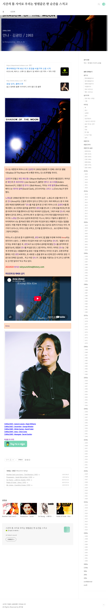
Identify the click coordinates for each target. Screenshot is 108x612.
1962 (86, 369)
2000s (86, 222)
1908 (86, 539)
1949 (86, 412)
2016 (86, 202)
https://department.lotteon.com (17, 65)
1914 (86, 519)
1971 (86, 340)
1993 (13, 471)
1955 (86, 392)
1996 (86, 264)
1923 (86, 490)
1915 (86, 516)
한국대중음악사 (89, 78)
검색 (99, 4)
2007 (86, 231)
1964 (86, 363)
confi (85, 585)
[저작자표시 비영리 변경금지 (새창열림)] (27, 460)
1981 (86, 309)
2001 (86, 247)
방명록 (12, 11)
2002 (86, 244)
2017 (86, 200)
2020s (86, 171)
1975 (86, 329)
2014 (86, 208)
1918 (86, 508)
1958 (86, 383)
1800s (86, 564)
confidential (88, 581)
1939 (86, 443)
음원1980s (88, 162)
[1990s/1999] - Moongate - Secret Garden (18, 434)
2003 (86, 242)
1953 (86, 397)
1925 (86, 485)
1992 (86, 275)
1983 (86, 304)
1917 (86, 510)
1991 (86, 278)
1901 (86, 558)
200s (85, 575)
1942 (86, 431)
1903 (86, 553)
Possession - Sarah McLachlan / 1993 (19, 477)
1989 (86, 287)
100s (85, 578)
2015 (86, 205)
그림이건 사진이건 (90, 121)
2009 (86, 225)
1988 (86, 290)
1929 (86, 474)
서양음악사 (88, 86)
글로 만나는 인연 (89, 124)
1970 (86, 343)
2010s (86, 191)
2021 (86, 185)
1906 (86, 544)
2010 (86, 219)
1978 (86, 321)
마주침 (86, 104)
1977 (86, 324)
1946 (86, 420)
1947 (86, 417)
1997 (86, 262)
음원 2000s (88, 157)
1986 (86, 296)
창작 (86, 116)
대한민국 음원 (88, 148)
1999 (86, 256)
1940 (86, 436)
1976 (86, 327)
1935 (86, 454)
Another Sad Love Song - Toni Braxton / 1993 (22, 474)
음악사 (86, 75)
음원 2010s (88, 154)
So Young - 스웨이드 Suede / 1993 (18, 480)
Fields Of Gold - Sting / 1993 (16, 482)
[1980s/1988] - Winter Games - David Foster (19, 429)
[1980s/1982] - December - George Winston (18, 426)
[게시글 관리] (13, 459)
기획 (86, 101)
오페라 (86, 113)
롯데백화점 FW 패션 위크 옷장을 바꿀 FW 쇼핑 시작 (28, 68)
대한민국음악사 (89, 84)
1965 (86, 360)
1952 (86, 400)
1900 (86, 561)
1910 (86, 530)
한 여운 (87, 132)
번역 (86, 138)
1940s (86, 409)
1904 (86, 550)
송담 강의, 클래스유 (14, 84)
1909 (86, 536)
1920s (86, 471)
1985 (86, 298)
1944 (86, 425)
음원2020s (88, 151)
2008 (86, 228)
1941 (86, 434)
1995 (86, 267)
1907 (86, 542)
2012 (86, 213)
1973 (86, 335)
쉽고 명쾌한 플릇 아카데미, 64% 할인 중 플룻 (23, 87)
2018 (86, 197)
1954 (86, 394)
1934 (86, 456)
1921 (86, 496)
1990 (86, 281)
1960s (86, 346)
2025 (86, 174)
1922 (86, 493)
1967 (86, 355)
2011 (86, 216)
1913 (86, 521)
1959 (86, 381)
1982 (86, 307)
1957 (86, 386)
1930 (86, 467)
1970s (86, 315)
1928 (86, 477)
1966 (86, 358)
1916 (86, 513)
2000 (86, 250)
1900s (86, 533)
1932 (86, 462)
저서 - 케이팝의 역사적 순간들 (92, 63)
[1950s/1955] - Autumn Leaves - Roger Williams (20, 424)
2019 (86, 194)
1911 (86, 527)
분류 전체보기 (88, 72)
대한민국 (86, 141)
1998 (86, 259)
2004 (86, 239)
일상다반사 (88, 119)
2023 (86, 179)
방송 (86, 129)
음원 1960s (88, 168)
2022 (86, 182)
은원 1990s (88, 159)
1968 (86, 352)
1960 (86, 374)
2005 (86, 236)
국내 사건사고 (89, 89)
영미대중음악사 (89, 81)
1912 (86, 524)
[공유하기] (10, 459)
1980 (86, 312)
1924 (86, 488)
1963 (86, 366)
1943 (86, 428)
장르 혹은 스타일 (89, 98)
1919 (86, 505)
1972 (86, 338)
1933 (86, 459)
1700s (86, 568)
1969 (86, 350)
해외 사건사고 (89, 92)
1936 (86, 451)
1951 (86, 403)
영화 (86, 127)
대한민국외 (87, 145)
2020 (86, 188)
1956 (86, 389)
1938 (86, 446)
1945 (86, 423)
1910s (86, 502)
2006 (86, 233)
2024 (86, 177)
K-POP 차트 (88, 135)
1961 (86, 371)
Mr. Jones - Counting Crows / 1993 (18, 485)
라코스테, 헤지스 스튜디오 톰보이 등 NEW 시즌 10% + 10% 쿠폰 (31, 71)
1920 (86, 499)
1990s (9, 471)
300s (85, 571)
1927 (86, 479)
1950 (86, 405)
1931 (86, 465)
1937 (86, 448)
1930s (86, 440)
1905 (86, 547)
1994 (86, 270)
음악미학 (86, 95)
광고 (86, 110)
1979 (86, 318)
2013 (86, 211)
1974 (86, 332)
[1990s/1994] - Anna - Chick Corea (15, 432)
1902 (86, 555)
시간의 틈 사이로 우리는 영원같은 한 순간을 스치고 (35, 4)
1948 (86, 414)
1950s (86, 378)
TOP (103, 605)
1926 (86, 482)
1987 (86, 293)
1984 (86, 301)
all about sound (11, 535)
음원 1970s (88, 165)
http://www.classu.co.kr (14, 81)
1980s (86, 284)
